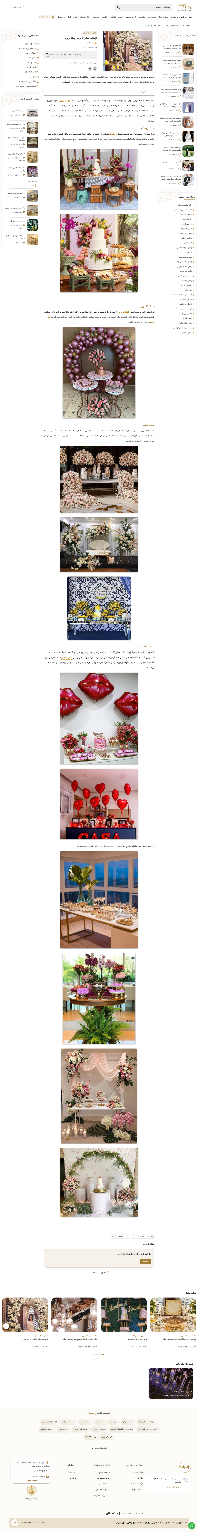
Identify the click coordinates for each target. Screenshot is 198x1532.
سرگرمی (95, 17)
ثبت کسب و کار (137, 1489)
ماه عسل (188, 252)
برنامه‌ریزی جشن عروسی (182, 328)
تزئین (127, 1236)
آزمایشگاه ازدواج (29, 72)
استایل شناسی (116, 17)
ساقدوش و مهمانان (184, 257)
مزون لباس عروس (80, 1429)
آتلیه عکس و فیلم (185, 205)
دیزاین (120, 1236)
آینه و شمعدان (30, 67)
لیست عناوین (146, 92)
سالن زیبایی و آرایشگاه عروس (122, 1429)
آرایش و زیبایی (186, 224)
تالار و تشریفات (186, 271)
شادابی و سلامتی (185, 304)
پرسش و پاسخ (104, 1472)
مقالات (142, 17)
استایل (135, 1236)
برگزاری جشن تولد (185, 285)
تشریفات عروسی (99, 1429)
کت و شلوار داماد (47, 1429)
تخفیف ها (152, 17)
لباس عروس (187, 332)
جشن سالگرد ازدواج (184, 262)
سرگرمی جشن (186, 238)
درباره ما (61, 17)
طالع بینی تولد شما (184, 313)
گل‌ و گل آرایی (187, 243)
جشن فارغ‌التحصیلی (184, 247)
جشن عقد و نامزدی (175, 25)
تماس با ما (72, 17)
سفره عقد (32, 58)
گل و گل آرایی (107, 1436)
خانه (191, 17)
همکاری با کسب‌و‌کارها (101, 1495)
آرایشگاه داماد (91, 1436)
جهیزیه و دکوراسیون (184, 309)
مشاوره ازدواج (186, 229)
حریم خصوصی (104, 1484)
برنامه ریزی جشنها (178, 17)
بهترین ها (163, 17)
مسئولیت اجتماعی (102, 1489)
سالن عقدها (138, 1472)
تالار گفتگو (84, 17)
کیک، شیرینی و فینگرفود (182, 210)
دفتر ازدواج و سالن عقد (27, 48)
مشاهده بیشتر (101, 1448)
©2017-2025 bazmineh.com (32, 1523)
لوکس (113, 1236)
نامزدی (142, 1236)
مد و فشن (188, 290)
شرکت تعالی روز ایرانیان (154, 1522)
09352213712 (174, 1487)
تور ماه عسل (63, 1429)
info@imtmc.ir (39, 1476)
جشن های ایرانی (185, 323)
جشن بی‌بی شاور (185, 233)
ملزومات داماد (186, 214)
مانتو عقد (32, 62)
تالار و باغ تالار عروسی (27, 81)
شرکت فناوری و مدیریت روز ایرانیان (129, 1522)
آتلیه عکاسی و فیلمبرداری (26, 86)
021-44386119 (39, 1471)
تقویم (104, 17)
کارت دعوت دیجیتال (135, 1484)
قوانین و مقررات (103, 1478)
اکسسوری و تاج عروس (183, 276)
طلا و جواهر (187, 219)
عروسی (150, 1236)
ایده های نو (187, 318)
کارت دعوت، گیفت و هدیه (181, 295)
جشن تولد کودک (185, 280)
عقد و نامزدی (30, 43)
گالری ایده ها (131, 17)
